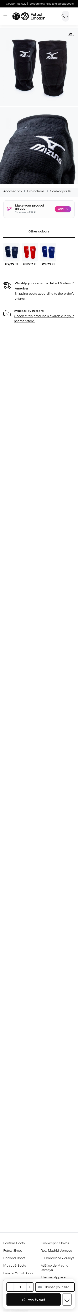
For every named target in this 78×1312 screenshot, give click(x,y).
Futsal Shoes (12, 1250)
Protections (36, 191)
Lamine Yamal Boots (18, 1273)
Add (61, 209)
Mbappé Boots (14, 1265)
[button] (39, 316)
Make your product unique (29, 207)
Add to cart (36, 1299)
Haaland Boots (14, 1258)
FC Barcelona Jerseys (57, 1258)
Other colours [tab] (39, 231)
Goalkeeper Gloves (55, 1243)
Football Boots (14, 1243)
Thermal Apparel (53, 1277)
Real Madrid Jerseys (56, 1250)
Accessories (12, 191)
